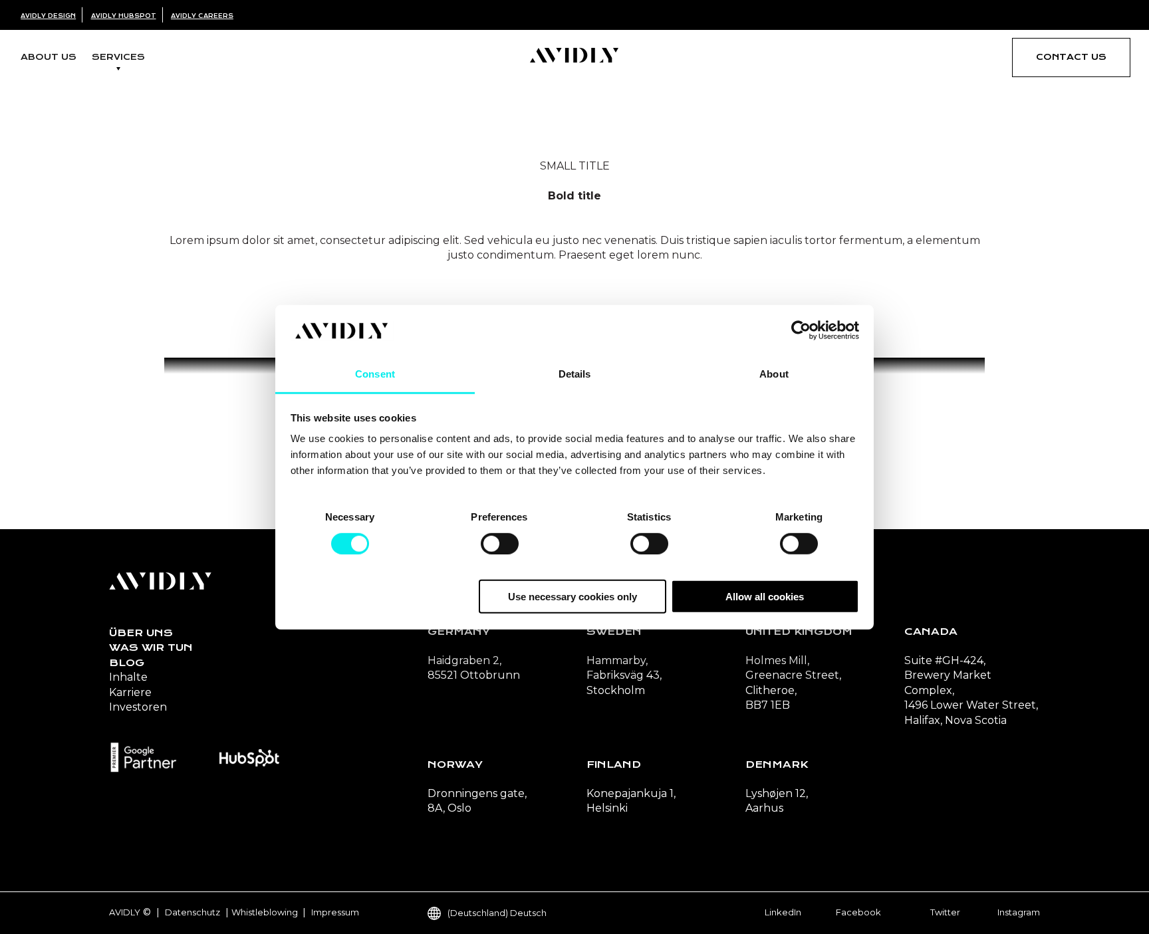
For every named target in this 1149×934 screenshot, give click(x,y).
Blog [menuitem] (126, 663)
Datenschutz (192, 912)
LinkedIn (783, 912)
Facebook (858, 912)
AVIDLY (124, 912)
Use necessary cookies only (572, 596)
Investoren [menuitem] (138, 707)
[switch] (500, 543)
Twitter (945, 912)
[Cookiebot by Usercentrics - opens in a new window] (801, 330)
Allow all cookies (764, 596)
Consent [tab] (375, 374)
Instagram (1018, 912)
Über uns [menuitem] (141, 633)
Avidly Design (48, 16)
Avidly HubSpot (123, 16)
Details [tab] (575, 374)
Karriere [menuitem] (130, 692)
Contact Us (1071, 57)
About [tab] (774, 374)
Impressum (335, 912)
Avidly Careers (202, 16)
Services (118, 57)
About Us (48, 57)
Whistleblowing (265, 912)
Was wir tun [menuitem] (151, 647)
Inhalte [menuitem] (128, 677)
